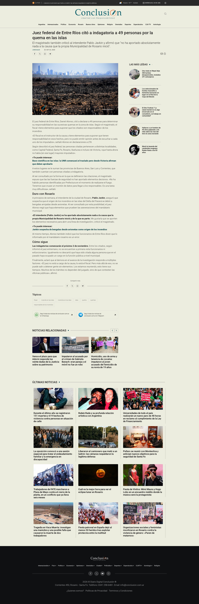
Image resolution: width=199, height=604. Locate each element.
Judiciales (36, 50)
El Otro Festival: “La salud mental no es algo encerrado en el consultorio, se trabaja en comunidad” (151, 112)
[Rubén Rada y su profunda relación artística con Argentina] (98, 399)
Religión (110, 24)
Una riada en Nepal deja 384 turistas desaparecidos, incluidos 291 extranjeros (151, 74)
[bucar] (165, 13)
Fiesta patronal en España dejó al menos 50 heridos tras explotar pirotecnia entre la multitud (95, 530)
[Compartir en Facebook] (34, 54)
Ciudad (98, 566)
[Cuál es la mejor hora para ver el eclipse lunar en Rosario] (98, 475)
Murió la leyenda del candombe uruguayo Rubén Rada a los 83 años (149, 149)
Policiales (107, 566)
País (53, 566)
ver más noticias (99, 541)
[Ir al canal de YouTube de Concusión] (102, 573)
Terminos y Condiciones (120, 590)
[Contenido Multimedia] (69, 444)
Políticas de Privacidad (96, 590)
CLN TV (148, 24)
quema (84, 300)
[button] (112, 330)
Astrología (157, 24)
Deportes (128, 24)
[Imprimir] (165, 54)
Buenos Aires (90, 24)
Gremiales (118, 24)
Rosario (80, 24)
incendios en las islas (64, 300)
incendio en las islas (47, 300)
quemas (93, 300)
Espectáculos (138, 24)
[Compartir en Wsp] (45, 54)
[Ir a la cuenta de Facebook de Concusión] (90, 573)
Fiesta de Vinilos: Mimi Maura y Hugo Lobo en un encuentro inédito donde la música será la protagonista (142, 492)
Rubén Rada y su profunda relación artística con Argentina (96, 414)
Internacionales (53, 24)
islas (76, 300)
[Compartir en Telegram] (50, 54)
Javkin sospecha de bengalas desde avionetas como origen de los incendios (69, 229)
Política (63, 24)
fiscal (35, 300)
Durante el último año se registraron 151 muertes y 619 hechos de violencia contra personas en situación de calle (53, 417)
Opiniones (101, 24)
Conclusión (108, 582)
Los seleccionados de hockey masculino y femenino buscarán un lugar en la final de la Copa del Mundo (150, 93)
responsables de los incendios (43, 305)
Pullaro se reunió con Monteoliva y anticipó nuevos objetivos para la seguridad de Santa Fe (140, 454)
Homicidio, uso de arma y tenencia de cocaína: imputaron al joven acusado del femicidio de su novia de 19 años (104, 362)
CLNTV (138, 566)
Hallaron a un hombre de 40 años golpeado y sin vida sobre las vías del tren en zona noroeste (151, 131)
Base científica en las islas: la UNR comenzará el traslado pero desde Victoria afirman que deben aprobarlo (74, 162)
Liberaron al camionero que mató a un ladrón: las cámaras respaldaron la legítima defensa (97, 454)
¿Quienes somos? (75, 590)
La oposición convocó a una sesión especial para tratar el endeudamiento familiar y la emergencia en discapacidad (53, 455)
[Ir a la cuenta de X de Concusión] (96, 573)
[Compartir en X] (40, 54)
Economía (72, 24)
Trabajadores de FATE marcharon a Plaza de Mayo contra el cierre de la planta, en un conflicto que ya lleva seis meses (52, 493)
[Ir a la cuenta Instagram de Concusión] (108, 573)
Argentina (41, 24)
